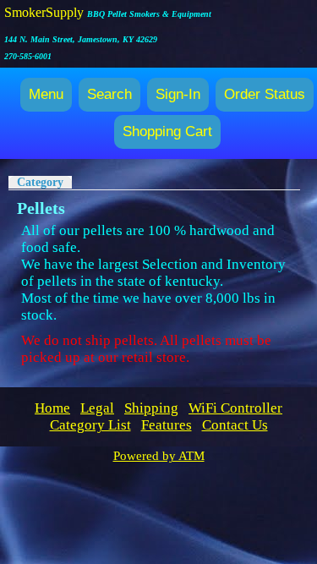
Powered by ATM (159, 456)
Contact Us (235, 425)
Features (166, 425)
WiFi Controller (235, 408)
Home (52, 408)
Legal (97, 408)
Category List (90, 425)
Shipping (151, 408)
